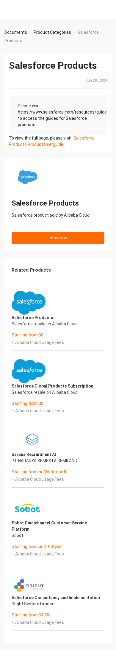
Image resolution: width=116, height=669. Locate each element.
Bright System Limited (33, 603)
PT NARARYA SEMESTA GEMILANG (44, 460)
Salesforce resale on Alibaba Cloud (45, 324)
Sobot (17, 535)
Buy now (58, 238)
